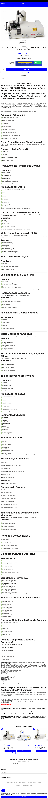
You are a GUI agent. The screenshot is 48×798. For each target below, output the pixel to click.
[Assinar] (35, 763)
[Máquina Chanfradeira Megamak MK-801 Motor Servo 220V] (39, 741)
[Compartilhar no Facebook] (24, 42)
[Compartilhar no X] (27, 42)
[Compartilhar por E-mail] (28, 42)
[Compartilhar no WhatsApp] (25, 42)
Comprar (26, 69)
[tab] (22, 40)
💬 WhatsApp (38, 62)
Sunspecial (24, 46)
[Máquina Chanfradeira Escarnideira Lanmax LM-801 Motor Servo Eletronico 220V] (24, 741)
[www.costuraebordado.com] (23, 3)
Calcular (44, 78)
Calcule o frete (24, 75)
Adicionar (10, 750)
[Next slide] (47, 24)
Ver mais (24, 750)
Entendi (24, 796)
